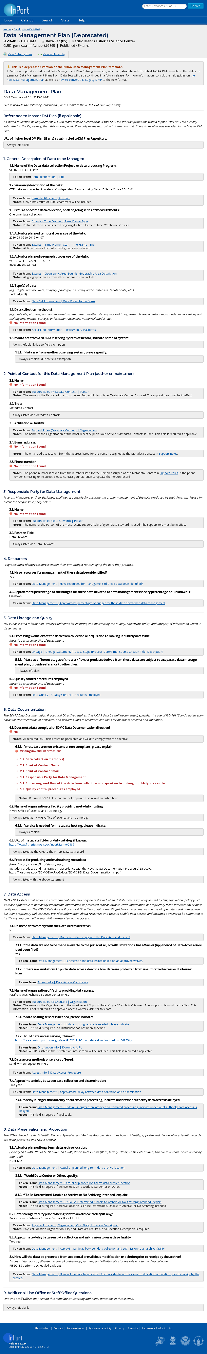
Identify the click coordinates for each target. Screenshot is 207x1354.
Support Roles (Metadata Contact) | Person (60, 392)
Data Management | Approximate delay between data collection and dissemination (86, 1092)
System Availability (100, 1328)
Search (47, 20)
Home (7, 29)
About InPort (42, 1328)
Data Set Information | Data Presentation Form (63, 301)
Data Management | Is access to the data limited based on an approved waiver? (90, 961)
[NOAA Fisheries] (172, 1345)
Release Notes (76, 1328)
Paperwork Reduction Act (157, 1328)
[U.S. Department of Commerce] (198, 1345)
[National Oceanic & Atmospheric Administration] (185, 1345)
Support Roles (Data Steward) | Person (57, 521)
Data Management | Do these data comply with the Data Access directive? (81, 937)
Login (8, 20)
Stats (65, 20)
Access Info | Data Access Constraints (63, 982)
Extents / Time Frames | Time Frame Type (60, 221)
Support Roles (168, 453)
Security (133, 1328)
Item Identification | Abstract (51, 198)
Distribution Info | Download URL (60, 1047)
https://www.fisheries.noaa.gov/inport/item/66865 (41, 844)
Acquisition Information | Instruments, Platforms (64, 330)
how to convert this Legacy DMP (80, 80)
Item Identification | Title (48, 177)
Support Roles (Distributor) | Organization (59, 1002)
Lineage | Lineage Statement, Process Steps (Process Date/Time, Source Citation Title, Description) (97, 652)
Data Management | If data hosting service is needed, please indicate (83, 1024)
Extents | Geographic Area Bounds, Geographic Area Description (74, 273)
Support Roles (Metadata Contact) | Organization (64, 430)
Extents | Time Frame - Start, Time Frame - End (63, 244)
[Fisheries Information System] (159, 1345)
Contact (58, 1328)
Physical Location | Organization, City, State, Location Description (75, 1225)
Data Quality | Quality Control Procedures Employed (66, 695)
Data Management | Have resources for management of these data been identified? (87, 584)
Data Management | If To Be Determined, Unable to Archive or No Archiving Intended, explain (100, 1202)
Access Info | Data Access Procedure (56, 1072)
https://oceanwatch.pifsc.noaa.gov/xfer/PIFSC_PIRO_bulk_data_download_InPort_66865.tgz (74, 1040)
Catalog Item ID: (27, 29)
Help (81, 20)
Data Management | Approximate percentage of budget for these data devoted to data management (98, 603)
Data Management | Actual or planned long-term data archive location (78, 1167)
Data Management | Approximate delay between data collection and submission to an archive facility (98, 1248)
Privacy (119, 1328)
